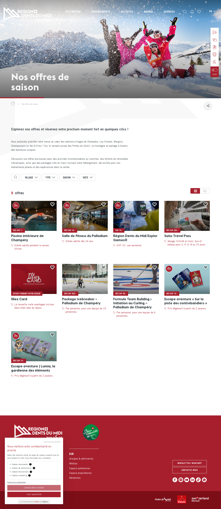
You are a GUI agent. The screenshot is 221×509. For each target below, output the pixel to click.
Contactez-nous (189, 470)
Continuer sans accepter (52, 441)
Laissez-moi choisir (34, 487)
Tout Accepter (34, 494)
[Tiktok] (198, 479)
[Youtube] (186, 479)
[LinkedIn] (192, 479)
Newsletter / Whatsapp (189, 463)
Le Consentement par (34, 502)
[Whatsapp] (204, 479)
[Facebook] (174, 479)
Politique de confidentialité (16, 482)
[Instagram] (180, 479)
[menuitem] (73, 15)
